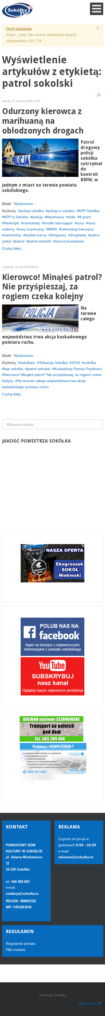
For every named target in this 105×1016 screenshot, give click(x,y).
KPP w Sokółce (16, 217)
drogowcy (58, 235)
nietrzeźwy (12, 235)
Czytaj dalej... (13, 248)
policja (37, 217)
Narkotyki (11, 223)
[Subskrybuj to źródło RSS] (99, 95)
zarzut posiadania (69, 241)
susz (80, 223)
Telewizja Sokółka (53, 363)
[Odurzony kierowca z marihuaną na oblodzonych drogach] (40, 157)
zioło (71, 217)
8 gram (85, 217)
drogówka (78, 235)
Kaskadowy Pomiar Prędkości (78, 369)
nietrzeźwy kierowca (77, 229)
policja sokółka (32, 211)
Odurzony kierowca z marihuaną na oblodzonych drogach (43, 121)
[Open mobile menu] (96, 9)
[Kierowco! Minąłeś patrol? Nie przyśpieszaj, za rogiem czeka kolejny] (40, 318)
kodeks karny (36, 235)
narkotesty (31, 223)
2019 (76, 363)
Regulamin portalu (20, 943)
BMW (52, 229)
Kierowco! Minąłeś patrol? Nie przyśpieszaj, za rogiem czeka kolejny (52, 287)
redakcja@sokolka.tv (22, 894)
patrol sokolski (39, 241)
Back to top (87, 1003)
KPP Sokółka (89, 211)
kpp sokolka (13, 369)
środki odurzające (58, 223)
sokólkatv (27, 363)
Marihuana (55, 217)
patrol (19, 241)
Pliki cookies (15, 950)
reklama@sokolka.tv (76, 857)
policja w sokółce (61, 211)
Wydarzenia (23, 204)
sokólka (90, 363)
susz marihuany (31, 229)
